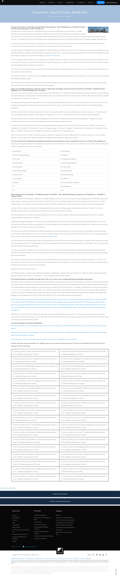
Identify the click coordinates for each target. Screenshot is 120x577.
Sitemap (14, 541)
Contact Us (90, 2)
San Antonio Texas (19, 307)
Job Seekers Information (39, 515)
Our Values (33, 339)
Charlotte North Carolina (58, 299)
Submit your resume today (40, 538)
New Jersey (47, 304)
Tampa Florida (102, 307)
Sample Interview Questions (26, 335)
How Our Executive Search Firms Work (65, 520)
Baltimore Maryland (33, 299)
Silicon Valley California (80, 307)
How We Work (49, 325)
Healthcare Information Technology (73, 325)
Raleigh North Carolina (91, 304)
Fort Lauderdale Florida (41, 302)
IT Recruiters (76, 558)
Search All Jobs (37, 522)
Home (51, 16)
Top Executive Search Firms (50, 558)
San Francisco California (44, 307)
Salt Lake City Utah (59, 571)
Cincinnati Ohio (79, 299)
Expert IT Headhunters (85, 558)
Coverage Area (70, 2)
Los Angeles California (99, 302)
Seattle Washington (68, 307)
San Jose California (56, 307)
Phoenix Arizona (79, 304)
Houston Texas (52, 302)
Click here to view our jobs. (52, 55)
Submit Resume (51, 332)
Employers (42, 2)
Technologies (60, 339)
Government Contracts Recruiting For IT (65, 527)
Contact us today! (53, 236)
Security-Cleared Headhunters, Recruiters (43, 536)
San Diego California (31, 307)
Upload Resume (112, 2)
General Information (32, 325)
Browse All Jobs (16, 527)
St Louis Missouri (92, 307)
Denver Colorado (19, 302)
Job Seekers (51, 2)
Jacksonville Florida (74, 302)
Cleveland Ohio (89, 299)
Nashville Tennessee (38, 304)
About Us (60, 2)
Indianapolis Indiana (62, 302)
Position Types (52, 339)
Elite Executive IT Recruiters (65, 558)
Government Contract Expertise (92, 325)
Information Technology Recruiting (64, 517)
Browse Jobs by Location (40, 524)
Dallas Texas (93, 567)
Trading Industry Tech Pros (72, 332)
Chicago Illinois (70, 299)
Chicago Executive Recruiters (18, 558)
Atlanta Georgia (15, 299)
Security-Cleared (95, 332)
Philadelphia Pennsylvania (67, 304)
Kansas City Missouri (86, 302)
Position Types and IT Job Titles (19, 534)
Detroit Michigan (29, 302)
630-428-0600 (17, 546)
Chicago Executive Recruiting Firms (34, 558)
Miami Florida (15, 304)
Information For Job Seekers (18, 332)
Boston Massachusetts (45, 299)
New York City (55, 304)
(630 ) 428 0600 (62, 494)
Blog (66, 339)
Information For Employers (18, 325)
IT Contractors (80, 2)
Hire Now (100, 2)
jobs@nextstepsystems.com (63, 501)
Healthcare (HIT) (85, 332)
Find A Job (43, 332)
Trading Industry (58, 325)
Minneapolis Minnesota (25, 304)
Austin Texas (23, 299)
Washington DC (15, 310)
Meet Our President (42, 339)
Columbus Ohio (98, 299)
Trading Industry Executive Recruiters (65, 522)
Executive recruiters (15, 560)
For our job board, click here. (8, 488)
